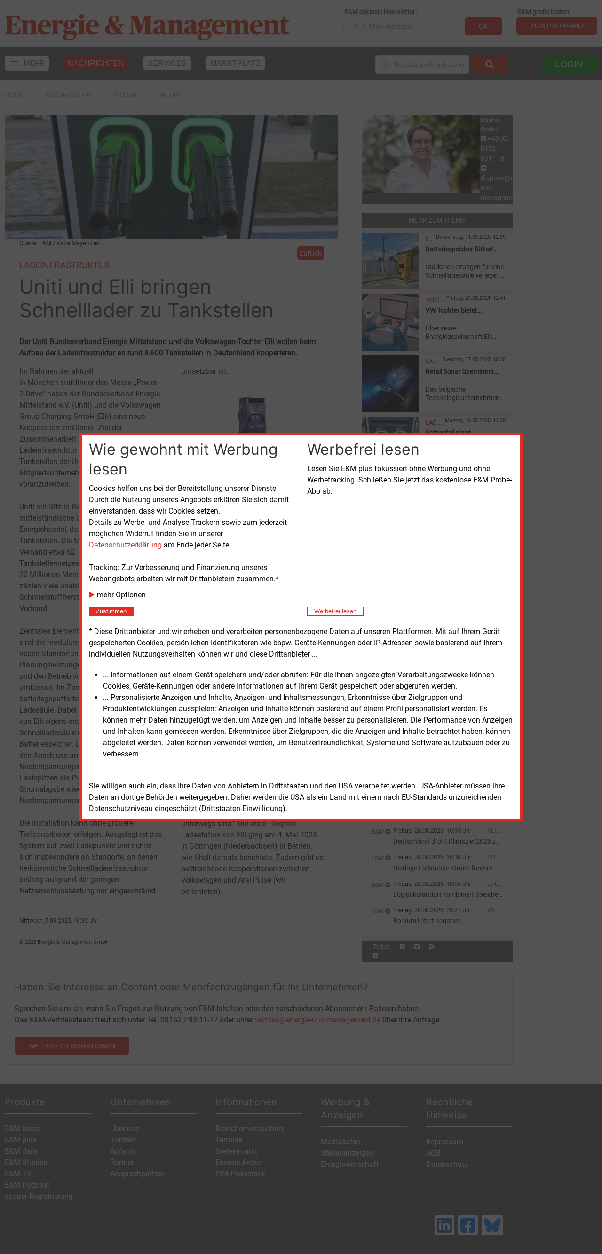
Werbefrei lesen (335, 611)
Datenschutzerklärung (125, 544)
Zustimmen (111, 611)
